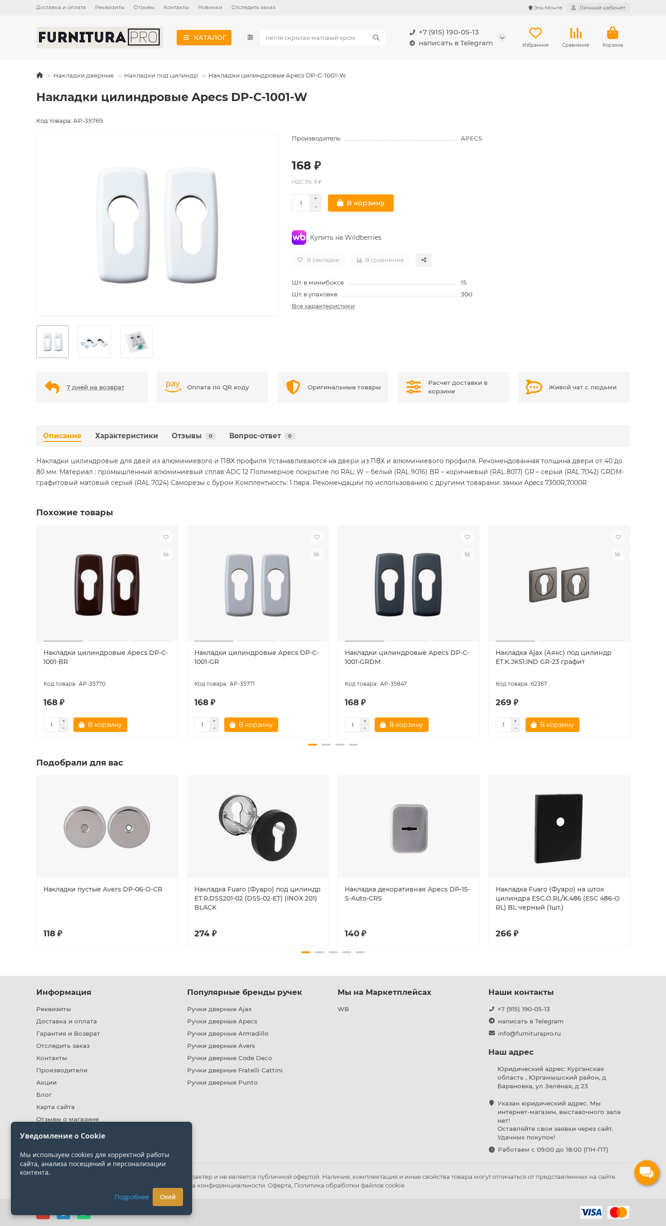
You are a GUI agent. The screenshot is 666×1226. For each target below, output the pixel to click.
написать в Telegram (456, 43)
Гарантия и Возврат (68, 1033)
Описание (62, 435)
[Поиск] (376, 37)
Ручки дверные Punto (222, 1082)
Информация (64, 992)
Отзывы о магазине (67, 1119)
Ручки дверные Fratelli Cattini (235, 1070)
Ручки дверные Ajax (219, 1009)
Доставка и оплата (61, 7)
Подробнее (132, 1196)
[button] (37, 631)
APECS (471, 138)
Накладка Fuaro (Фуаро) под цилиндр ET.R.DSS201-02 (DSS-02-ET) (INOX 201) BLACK (257, 898)
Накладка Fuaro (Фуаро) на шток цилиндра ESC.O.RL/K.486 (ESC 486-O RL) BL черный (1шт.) (558, 898)
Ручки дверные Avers (221, 1045)
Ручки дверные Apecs (222, 1021)
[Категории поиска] (250, 37)
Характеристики (126, 435)
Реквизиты (110, 7)
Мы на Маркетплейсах (384, 992)
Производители (61, 1070)
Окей (168, 1196)
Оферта (279, 1185)
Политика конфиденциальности (215, 1185)
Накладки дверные (83, 75)
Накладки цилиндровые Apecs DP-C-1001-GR (256, 657)
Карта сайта (55, 1106)
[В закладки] (166, 537)
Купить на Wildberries (345, 237)
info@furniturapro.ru (529, 1033)
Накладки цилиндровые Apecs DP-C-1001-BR (105, 657)
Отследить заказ (253, 7)
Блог (44, 1094)
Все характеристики (323, 306)
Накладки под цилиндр (161, 75)
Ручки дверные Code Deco (229, 1057)
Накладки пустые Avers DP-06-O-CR (102, 889)
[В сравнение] (166, 554)
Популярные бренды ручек (244, 992)
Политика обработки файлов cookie (349, 1185)
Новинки (210, 7)
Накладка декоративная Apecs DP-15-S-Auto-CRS (407, 893)
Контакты (176, 7)
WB (343, 1009)
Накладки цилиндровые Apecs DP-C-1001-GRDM (407, 657)
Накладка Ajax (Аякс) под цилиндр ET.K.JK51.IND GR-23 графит (554, 657)
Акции (46, 1082)
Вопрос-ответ (260, 435)
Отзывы (144, 7)
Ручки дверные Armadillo (227, 1033)
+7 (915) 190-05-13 (449, 32)
